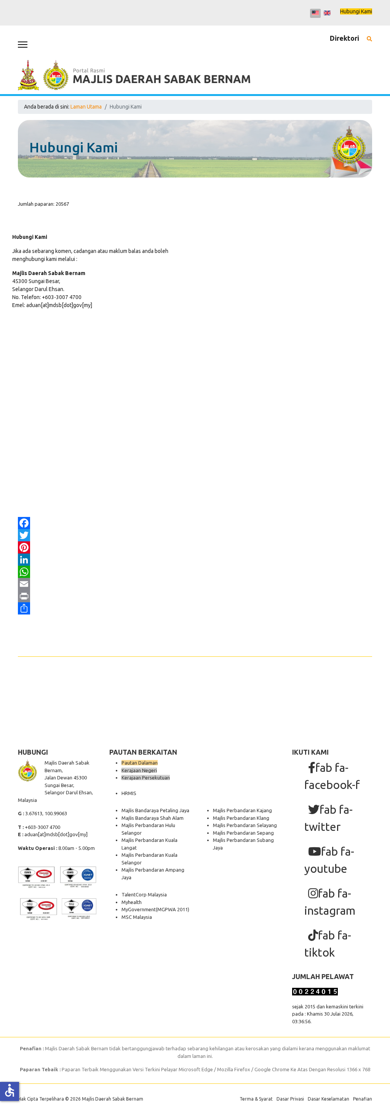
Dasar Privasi (290, 1098)
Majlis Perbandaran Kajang (242, 810)
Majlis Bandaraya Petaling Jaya (155, 810)
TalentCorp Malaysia (144, 894)
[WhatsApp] (195, 572)
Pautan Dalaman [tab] (139, 762)
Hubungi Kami (356, 11)
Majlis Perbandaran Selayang (245, 825)
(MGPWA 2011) (172, 909)
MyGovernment (138, 909)
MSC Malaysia (136, 917)
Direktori (344, 38)
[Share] (195, 608)
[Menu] (22, 44)
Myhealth (131, 902)
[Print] (195, 596)
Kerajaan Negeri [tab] (139, 770)
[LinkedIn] (195, 560)
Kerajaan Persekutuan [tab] (145, 777)
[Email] (195, 584)
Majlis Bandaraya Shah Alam (152, 818)
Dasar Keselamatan (328, 1098)
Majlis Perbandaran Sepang (243, 832)
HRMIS (128, 793)
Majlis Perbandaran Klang (241, 818)
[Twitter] (195, 535)
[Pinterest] (195, 547)
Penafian (362, 1098)
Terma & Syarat (256, 1098)
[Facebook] (195, 523)
